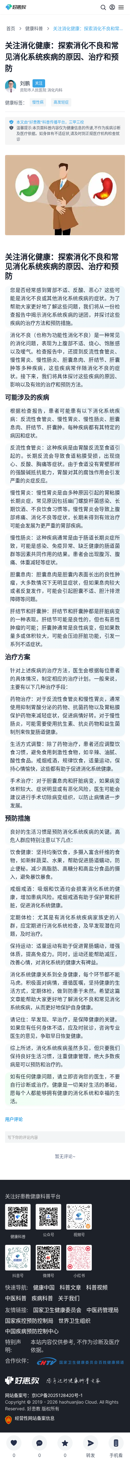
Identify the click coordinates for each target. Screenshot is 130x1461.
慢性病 (38, 102)
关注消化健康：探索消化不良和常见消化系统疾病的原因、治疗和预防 (89, 28)
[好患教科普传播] (16, 7)
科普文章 (70, 1287)
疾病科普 (42, 1298)
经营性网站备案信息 (35, 1418)
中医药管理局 (102, 1310)
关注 (39, 83)
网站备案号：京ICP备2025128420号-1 (44, 1395)
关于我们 (69, 1298)
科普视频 (97, 1287)
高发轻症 (61, 102)
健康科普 (34, 28)
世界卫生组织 (74, 1321)
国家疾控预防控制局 (29, 1321)
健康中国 (44, 1287)
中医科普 (16, 1298)
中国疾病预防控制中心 (32, 1331)
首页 (10, 28)
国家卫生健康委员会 (57, 1310)
